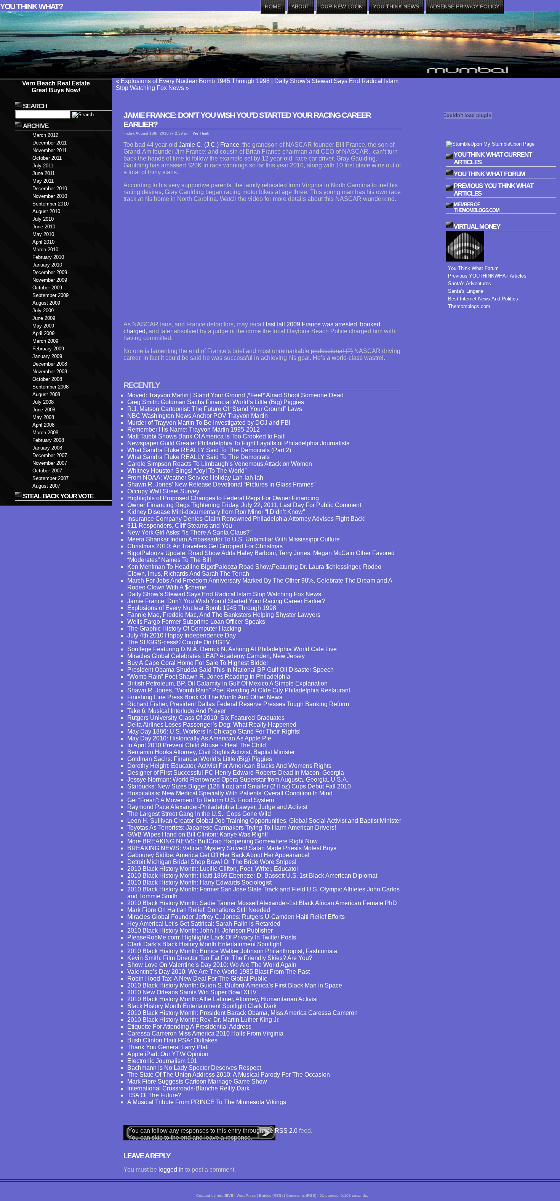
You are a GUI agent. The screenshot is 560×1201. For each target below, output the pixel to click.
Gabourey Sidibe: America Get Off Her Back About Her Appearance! (218, 855)
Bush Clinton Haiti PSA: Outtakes (172, 1040)
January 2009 (47, 356)
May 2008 (43, 417)
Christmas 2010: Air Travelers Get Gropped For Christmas (205, 546)
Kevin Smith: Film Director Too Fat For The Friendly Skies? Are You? (219, 958)
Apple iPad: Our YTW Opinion (167, 1054)
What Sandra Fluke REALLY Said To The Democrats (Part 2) (209, 450)
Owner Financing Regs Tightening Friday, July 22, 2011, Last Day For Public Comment (244, 505)
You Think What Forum (473, 268)
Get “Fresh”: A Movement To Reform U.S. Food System (200, 800)
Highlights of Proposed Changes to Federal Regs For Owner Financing (223, 498)
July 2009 (43, 310)
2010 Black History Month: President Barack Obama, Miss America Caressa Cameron (242, 1013)
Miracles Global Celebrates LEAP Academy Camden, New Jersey (216, 656)
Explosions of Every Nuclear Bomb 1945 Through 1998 (195, 81)
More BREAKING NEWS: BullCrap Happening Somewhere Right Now (222, 841)
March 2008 (45, 432)
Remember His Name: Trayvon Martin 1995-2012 (193, 429)
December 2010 (49, 188)
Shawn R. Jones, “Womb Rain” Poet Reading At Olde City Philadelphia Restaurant (238, 690)
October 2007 (47, 471)
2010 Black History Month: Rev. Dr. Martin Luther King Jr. (203, 1019)
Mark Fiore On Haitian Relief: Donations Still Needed (198, 910)
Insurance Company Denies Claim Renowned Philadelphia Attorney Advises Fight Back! (246, 518)
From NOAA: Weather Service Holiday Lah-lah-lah (195, 477)
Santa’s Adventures (469, 283)
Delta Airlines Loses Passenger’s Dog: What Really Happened (211, 724)
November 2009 (49, 280)
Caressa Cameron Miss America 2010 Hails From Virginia (205, 1033)
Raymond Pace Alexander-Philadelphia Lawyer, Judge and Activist (217, 807)
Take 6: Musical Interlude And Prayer (176, 711)
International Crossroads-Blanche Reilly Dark (188, 1088)
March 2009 (45, 341)
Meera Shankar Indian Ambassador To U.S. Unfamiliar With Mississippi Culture (233, 539)
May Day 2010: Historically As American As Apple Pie (199, 738)
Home (273, 6)
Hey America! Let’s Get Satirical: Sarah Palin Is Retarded (203, 923)
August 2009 (46, 303)
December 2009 (49, 272)
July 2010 (43, 219)
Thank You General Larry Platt (168, 1047)
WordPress (246, 1195)
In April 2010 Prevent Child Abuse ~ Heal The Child (196, 745)
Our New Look (341, 6)
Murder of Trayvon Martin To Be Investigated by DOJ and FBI (208, 422)
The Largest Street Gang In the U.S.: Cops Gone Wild (199, 814)
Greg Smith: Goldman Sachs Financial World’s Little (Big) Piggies (215, 402)
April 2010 (43, 242)
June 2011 (43, 173)
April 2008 (43, 425)
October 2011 (47, 158)
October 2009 (47, 288)
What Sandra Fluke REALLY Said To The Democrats (198, 457)
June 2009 (43, 318)
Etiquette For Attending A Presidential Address (189, 1026)
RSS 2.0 (286, 1130)
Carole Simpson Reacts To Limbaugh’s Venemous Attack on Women (219, 464)
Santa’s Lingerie (465, 291)
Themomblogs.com (469, 306)
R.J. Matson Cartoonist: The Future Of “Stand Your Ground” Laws (214, 409)
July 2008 (43, 402)
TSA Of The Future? (154, 1095)
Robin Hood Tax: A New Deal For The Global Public (197, 978)
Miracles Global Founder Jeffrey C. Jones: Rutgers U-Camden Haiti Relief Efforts (236, 917)
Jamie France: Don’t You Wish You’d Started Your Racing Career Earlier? (226, 601)
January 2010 (47, 265)
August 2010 (46, 211)
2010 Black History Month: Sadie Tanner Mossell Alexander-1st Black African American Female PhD (262, 903)
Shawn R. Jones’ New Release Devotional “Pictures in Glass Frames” (221, 484)
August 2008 (46, 394)
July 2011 (42, 166)
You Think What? (31, 6)
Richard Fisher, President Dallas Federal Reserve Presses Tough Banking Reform (238, 704)
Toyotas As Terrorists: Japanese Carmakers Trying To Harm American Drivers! (231, 827)
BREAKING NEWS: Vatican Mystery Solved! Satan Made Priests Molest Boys (231, 848)
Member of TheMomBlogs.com (476, 207)
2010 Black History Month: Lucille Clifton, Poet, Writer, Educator (212, 868)
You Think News (396, 6)
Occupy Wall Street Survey (163, 491)
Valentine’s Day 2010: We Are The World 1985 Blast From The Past (218, 971)
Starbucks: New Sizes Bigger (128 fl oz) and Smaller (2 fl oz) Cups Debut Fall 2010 (239, 786)
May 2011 (43, 181)
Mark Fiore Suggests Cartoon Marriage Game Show (197, 1081)
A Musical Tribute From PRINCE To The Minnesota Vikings (206, 1102)
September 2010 (50, 204)
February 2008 (48, 440)
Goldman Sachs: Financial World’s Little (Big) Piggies (199, 759)
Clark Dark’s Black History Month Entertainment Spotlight (204, 944)
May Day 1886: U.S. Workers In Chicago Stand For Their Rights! (214, 731)
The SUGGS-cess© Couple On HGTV (178, 642)
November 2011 (49, 150)
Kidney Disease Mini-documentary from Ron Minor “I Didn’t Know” (216, 512)
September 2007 (50, 478)
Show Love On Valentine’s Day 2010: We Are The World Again (211, 965)
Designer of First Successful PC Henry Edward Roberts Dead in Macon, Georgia (235, 772)
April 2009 (43, 333)
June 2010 (43, 227)
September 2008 (50, 387)
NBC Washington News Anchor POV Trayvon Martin (197, 416)
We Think (201, 133)
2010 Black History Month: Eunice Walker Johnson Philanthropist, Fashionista (232, 951)
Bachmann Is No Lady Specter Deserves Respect (194, 1068)
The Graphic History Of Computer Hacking (184, 628)
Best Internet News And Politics (483, 299)
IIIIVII (228, 1195)
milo (220, 1195)
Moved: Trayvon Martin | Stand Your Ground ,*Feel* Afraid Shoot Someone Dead (235, 395)
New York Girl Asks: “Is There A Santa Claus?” (189, 532)
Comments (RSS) (301, 1195)
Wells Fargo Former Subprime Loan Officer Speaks (196, 621)
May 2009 (43, 326)
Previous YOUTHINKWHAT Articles (487, 276)
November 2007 (49, 463)
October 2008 (47, 379)
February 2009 (48, 349)
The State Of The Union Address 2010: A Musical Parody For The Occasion (228, 1074)
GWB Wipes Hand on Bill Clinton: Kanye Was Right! (197, 834)
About (300, 6)
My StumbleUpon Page (508, 144)
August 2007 (46, 486)
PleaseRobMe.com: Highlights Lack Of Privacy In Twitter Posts (211, 937)
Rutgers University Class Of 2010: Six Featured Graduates (206, 717)
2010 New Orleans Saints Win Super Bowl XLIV (192, 992)
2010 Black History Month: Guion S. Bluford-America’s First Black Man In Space (234, 985)
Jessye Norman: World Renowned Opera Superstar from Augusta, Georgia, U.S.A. (237, 779)
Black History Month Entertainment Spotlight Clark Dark (202, 1006)
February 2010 (48, 257)
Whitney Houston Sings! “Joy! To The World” (186, 470)
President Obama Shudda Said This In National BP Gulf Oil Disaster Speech (230, 669)
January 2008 (47, 448)
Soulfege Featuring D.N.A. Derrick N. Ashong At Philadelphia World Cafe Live (232, 649)
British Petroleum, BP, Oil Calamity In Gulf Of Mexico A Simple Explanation (227, 683)
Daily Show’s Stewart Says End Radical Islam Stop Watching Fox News (224, 594)
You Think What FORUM (489, 174)
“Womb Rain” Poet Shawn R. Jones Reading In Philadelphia (208, 676)
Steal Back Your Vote (58, 496)
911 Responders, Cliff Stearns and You (179, 525)
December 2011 (49, 143)
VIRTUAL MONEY (477, 226)
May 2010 (43, 234)
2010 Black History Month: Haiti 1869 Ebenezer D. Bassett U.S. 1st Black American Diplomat (252, 875)
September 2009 (50, 295)
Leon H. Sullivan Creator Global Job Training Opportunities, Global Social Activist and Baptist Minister (264, 820)
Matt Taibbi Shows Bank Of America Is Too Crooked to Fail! (206, 436)
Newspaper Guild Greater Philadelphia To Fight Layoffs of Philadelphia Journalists (238, 443)
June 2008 (43, 410)
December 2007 (49, 455)
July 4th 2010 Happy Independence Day (181, 635)
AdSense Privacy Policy (464, 6)
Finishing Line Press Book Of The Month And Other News (204, 697)
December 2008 (49, 364)
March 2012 (45, 135)
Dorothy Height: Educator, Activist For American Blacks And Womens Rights (229, 766)
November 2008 (49, 371)
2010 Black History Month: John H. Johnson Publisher (200, 930)
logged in (171, 1169)
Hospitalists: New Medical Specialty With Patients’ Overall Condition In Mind (230, 793)
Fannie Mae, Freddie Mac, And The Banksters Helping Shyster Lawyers (223, 615)
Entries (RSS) (271, 1195)
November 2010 (49, 196)
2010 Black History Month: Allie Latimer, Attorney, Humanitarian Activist (222, 999)
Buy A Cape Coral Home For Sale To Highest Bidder (197, 663)
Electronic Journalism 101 (162, 1061)
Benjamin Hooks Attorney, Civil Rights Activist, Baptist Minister (211, 752)
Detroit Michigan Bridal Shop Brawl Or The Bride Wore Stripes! (211, 862)
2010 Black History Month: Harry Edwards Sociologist (199, 882)
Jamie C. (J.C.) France (208, 144)
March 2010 (45, 249)
